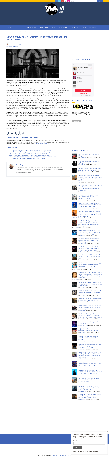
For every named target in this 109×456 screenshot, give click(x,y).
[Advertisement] (54, 20)
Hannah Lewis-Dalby (78, 358)
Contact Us (62, 455)
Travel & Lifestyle (31, 27)
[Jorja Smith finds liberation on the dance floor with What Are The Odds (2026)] (74, 331)
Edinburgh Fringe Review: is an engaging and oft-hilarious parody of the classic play (89, 346)
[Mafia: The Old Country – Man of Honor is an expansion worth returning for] (74, 300)
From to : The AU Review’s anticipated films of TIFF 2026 (89, 256)
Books (85, 27)
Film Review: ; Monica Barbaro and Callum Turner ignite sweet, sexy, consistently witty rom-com (90, 315)
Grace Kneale (83, 332)
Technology (74, 27)
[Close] (107, 432)
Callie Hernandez (48, 44)
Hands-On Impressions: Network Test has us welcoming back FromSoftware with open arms (90, 248)
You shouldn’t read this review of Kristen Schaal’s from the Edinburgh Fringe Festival (90, 396)
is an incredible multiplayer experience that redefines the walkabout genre (89, 380)
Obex (54, 44)
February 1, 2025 (19, 44)
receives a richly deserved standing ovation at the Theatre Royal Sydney (88, 240)
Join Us (69, 455)
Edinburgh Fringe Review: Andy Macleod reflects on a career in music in (90, 371)
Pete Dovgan (83, 171)
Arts (53, 27)
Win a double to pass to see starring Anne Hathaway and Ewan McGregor (90, 284)
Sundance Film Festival (12, 46)
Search (100, 1)
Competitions (93, 27)
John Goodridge (84, 325)
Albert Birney (40, 44)
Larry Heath (76, 227)
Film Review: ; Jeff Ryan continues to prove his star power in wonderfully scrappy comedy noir (90, 292)
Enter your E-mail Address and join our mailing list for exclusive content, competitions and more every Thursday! (81, 113)
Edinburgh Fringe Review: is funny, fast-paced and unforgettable (89, 363)
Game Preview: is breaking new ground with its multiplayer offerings (88, 196)
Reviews (34, 44)
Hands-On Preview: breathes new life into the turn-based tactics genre (89, 388)
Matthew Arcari (76, 182)
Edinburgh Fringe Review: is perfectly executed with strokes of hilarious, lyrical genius (89, 232)
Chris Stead (82, 164)
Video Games (63, 27)
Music (9, 27)
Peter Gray (10, 44)
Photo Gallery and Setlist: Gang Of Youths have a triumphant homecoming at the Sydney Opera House (90, 204)
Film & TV (18, 27)
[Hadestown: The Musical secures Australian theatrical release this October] (74, 338)
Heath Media (54, 455)
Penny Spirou (83, 243)
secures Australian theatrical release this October (88, 337)
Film (25, 44)
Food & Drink (44, 27)
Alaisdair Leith (83, 383)
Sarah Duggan (83, 157)
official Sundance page (42, 143)
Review (58, 44)
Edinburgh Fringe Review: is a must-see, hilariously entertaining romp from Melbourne (89, 307)
